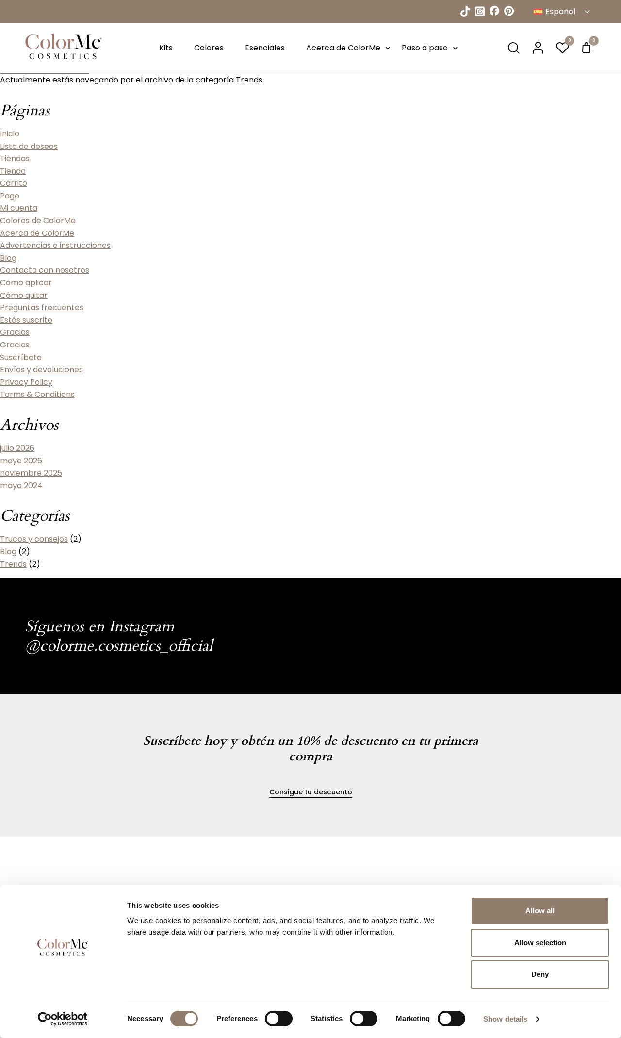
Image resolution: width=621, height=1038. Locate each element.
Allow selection (540, 943)
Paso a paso (425, 47)
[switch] (279, 1018)
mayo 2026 (21, 460)
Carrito (13, 183)
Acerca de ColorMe (343, 47)
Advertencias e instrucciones (55, 245)
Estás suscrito (26, 320)
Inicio (9, 133)
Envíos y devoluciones (41, 369)
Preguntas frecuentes (41, 307)
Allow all (540, 910)
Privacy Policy (26, 382)
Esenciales (265, 47)
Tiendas (15, 158)
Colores (209, 47)
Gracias (15, 332)
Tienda (13, 171)
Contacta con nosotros (44, 270)
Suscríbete (21, 357)
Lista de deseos (29, 146)
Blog (8, 258)
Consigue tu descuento (310, 792)
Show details (505, 1019)
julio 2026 (17, 448)
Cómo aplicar (26, 282)
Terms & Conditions (37, 394)
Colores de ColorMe (38, 220)
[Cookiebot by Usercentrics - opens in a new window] (62, 1019)
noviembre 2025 (31, 472)
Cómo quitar (24, 295)
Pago (9, 195)
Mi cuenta (18, 208)
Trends (13, 564)
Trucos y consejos (34, 538)
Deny (540, 974)
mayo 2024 (21, 485)
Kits (166, 47)
